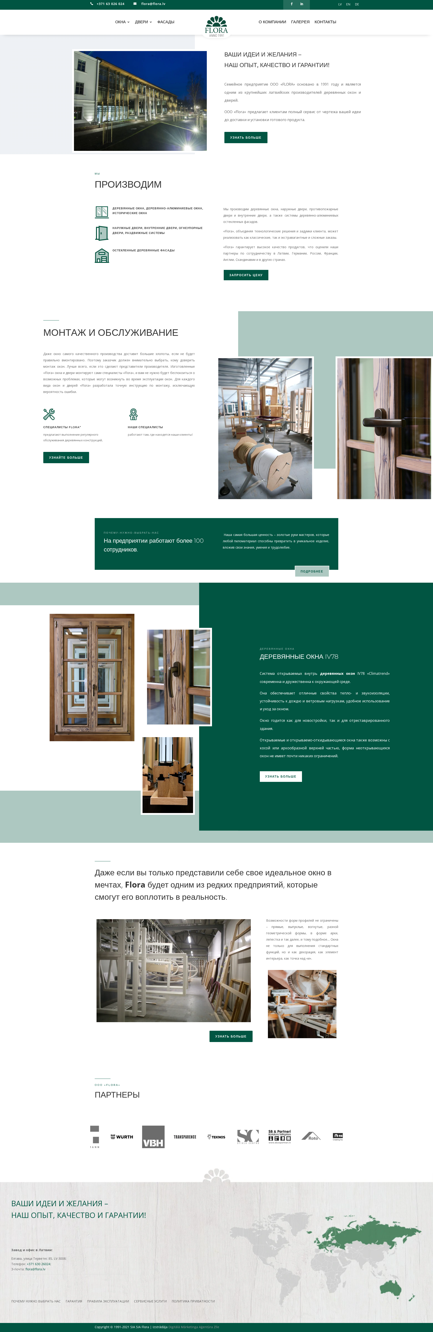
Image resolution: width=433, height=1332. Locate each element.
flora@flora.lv (152, 4)
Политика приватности (193, 1301)
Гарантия (74, 1301)
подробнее (312, 571)
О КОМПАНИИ (272, 22)
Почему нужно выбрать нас (36, 1301)
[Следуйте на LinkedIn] (301, 4)
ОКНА (120, 22)
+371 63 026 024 (108, 4)
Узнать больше (281, 776)
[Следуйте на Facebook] (292, 4)
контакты (325, 22)
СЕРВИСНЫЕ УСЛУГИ (150, 1301)
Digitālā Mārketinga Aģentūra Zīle (193, 1327)
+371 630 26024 (38, 1264)
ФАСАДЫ (165, 22)
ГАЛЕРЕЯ (300, 22)
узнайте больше (66, 457)
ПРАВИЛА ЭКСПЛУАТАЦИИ (108, 1301)
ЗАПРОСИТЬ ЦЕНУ (246, 275)
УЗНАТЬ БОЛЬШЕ (246, 137)
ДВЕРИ (141, 22)
